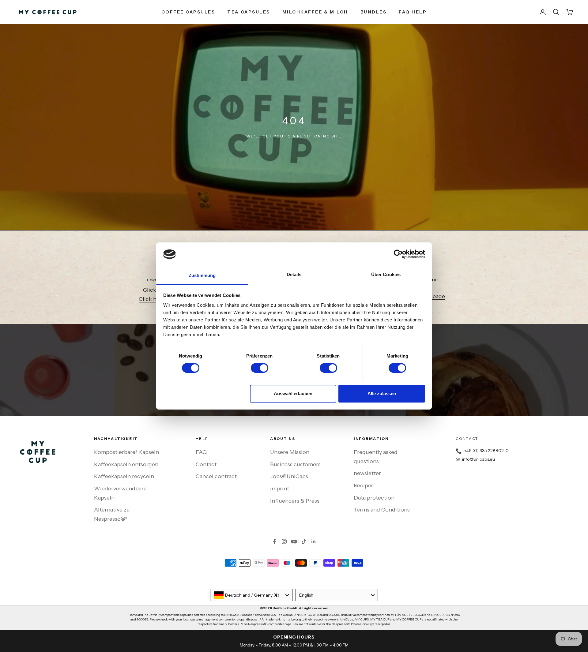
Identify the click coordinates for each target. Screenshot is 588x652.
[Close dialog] (439, 269)
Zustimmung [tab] (202, 275)
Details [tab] (294, 274)
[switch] (259, 368)
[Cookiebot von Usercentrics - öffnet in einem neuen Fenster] (398, 254)
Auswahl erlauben (293, 393)
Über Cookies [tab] (386, 274)
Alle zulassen (382, 393)
